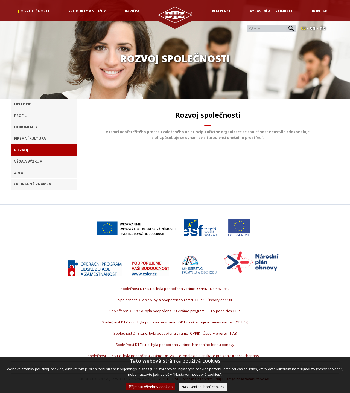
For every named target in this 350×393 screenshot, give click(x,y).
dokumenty (25, 126)
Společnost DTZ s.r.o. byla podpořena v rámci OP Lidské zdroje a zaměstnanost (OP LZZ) (175, 322)
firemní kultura (30, 138)
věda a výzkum (28, 161)
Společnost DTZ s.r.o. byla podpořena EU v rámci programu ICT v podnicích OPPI (175, 310)
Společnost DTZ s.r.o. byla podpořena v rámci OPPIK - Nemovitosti (175, 288)
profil (20, 115)
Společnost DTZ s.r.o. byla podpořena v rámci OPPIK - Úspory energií (175, 299)
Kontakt (320, 10)
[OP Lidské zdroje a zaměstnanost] (95, 269)
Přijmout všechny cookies (151, 387)
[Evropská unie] (239, 228)
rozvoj (21, 149)
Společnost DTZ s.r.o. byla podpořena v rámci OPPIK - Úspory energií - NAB (175, 333)
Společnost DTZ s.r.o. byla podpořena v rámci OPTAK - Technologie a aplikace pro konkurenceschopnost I (175, 355)
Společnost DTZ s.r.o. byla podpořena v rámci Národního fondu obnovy (175, 344)
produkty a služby (87, 10)
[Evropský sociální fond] (200, 228)
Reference (221, 10)
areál (19, 172)
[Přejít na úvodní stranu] (175, 21)
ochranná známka (32, 184)
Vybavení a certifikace (271, 10)
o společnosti (35, 10)
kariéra (132, 10)
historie (22, 104)
